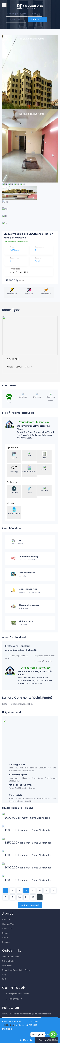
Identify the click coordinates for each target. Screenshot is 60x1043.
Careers (5, 937)
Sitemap (6, 942)
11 (26, 897)
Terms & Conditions (10, 956)
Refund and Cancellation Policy (16, 970)
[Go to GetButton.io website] (53, 1040)
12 (33, 897)
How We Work (8, 924)
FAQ (4, 979)
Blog (4, 974)
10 (19, 897)
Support (5, 933)
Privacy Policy (8, 961)
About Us (6, 919)
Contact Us (35, 13)
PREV (5, 890)
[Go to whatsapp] (53, 1034)
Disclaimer (7, 965)
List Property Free (16, 13)
